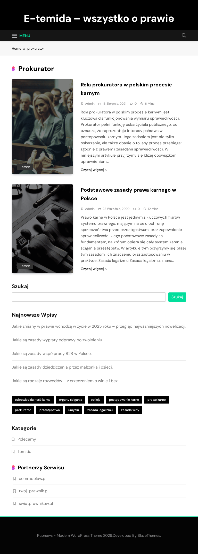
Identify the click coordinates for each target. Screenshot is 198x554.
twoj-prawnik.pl (33, 491)
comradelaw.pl (32, 478)
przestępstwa (49, 410)
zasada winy (130, 410)
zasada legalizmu (100, 410)
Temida (25, 167)
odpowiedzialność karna (33, 400)
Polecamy (27, 439)
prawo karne (156, 400)
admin (90, 104)
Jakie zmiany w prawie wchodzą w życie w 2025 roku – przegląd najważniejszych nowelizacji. (99, 326)
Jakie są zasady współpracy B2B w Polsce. (52, 353)
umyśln (73, 410)
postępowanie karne (124, 400)
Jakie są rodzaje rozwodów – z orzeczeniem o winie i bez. (65, 380)
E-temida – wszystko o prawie (99, 18)
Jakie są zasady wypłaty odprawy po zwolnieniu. (57, 340)
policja (96, 400)
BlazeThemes (149, 535)
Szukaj (20, 286)
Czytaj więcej (92, 169)
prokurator (23, 410)
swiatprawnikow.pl (36, 503)
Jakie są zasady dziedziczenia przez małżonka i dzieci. (62, 367)
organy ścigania (70, 400)
